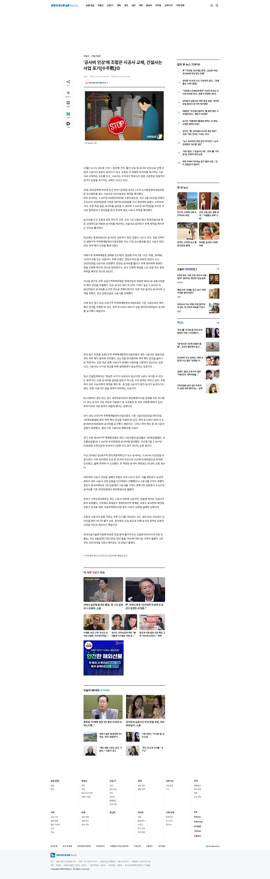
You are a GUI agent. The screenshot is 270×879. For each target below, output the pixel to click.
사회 (133, 5)
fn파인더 (169, 817)
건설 (83, 789)
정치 (126, 5)
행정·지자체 (55, 824)
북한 (195, 793)
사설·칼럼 (169, 785)
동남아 (149, 5)
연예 (139, 817)
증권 (52, 789)
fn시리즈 (169, 821)
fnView (197, 817)
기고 (167, 789)
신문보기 (197, 836)
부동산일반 (96, 56)
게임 (111, 793)
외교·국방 (197, 797)
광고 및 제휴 (67, 846)
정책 (83, 785)
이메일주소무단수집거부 (119, 846)
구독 (68, 118)
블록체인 (113, 800)
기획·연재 (180, 5)
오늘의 (187, 269)
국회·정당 (197, 789)
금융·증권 (90, 5)
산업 (111, 785)
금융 (52, 785)
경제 (119, 5)
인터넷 (112, 797)
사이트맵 (161, 846)
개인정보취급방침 (84, 846)
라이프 (158, 5)
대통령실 (197, 785)
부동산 (101, 5)
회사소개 (54, 846)
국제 (141, 5)
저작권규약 (100, 846)
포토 (196, 812)
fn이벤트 (197, 826)
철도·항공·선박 (87, 793)
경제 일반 (141, 785)
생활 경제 (141, 789)
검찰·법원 (54, 821)
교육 (52, 828)
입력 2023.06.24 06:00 (99, 76)
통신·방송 (113, 789)
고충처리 (149, 846)
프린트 (68, 107)
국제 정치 (85, 821)
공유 (68, 86)
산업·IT (110, 5)
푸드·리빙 (141, 828)
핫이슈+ (169, 824)
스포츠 (140, 824)
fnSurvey (198, 821)
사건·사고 (54, 817)
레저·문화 (141, 832)
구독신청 (137, 846)
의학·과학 (113, 804)
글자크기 (68, 97)
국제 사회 (85, 824)
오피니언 (169, 5)
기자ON (197, 831)
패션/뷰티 (141, 821)
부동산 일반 (85, 797)
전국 (52, 832)
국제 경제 (85, 817)
